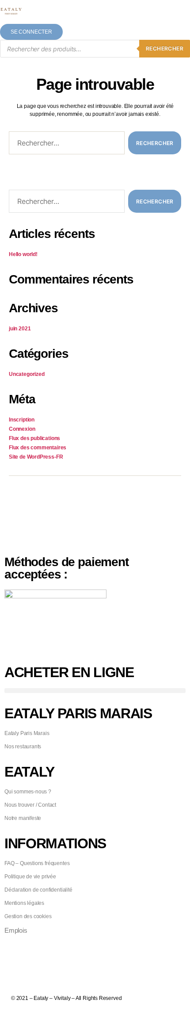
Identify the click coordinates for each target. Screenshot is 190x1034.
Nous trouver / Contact (30, 805)
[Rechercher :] (65, 144)
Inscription (21, 420)
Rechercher (164, 48)
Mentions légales (24, 903)
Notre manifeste (22, 818)
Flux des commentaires (37, 447)
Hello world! (23, 254)
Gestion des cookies (28, 916)
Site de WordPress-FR (36, 457)
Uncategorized (27, 374)
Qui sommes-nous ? (27, 792)
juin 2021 (19, 329)
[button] (95, 690)
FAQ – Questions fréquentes (36, 863)
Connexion (22, 429)
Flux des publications (34, 438)
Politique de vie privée (30, 876)
